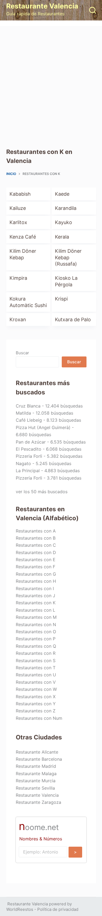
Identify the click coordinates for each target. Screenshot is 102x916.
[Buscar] (92, 10)
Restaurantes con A (36, 531)
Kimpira (18, 278)
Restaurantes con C (36, 545)
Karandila (65, 208)
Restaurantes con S (35, 660)
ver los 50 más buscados (41, 491)
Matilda (23, 413)
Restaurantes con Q (36, 646)
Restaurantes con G (36, 574)
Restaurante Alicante (37, 752)
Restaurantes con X (35, 696)
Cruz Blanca (28, 406)
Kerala (62, 237)
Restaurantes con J (35, 595)
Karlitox (18, 222)
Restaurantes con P (35, 638)
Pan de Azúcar (31, 442)
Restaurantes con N (36, 624)
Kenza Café (23, 237)
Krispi (61, 299)
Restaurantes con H (36, 581)
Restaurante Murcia (35, 780)
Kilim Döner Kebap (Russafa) (68, 257)
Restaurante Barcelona (39, 759)
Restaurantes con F (35, 566)
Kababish (20, 194)
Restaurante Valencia (42, 6)
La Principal (28, 470)
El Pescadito (28, 449)
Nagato (23, 463)
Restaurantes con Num (39, 718)
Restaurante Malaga (36, 773)
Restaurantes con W (36, 689)
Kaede (62, 194)
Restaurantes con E (35, 559)
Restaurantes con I (35, 588)
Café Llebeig (29, 420)
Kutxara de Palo (73, 319)
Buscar (22, 352)
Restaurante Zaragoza (38, 802)
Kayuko (63, 222)
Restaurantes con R (35, 653)
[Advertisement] (51, 80)
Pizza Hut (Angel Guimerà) (43, 427)
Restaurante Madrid (36, 766)
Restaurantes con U (36, 674)
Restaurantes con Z (35, 710)
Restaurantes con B (35, 538)
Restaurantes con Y (36, 703)
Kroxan (18, 319)
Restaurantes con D (36, 552)
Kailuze (18, 208)
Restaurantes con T (35, 667)
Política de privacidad (57, 909)
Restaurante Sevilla (35, 788)
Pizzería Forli (29, 478)
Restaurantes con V (36, 682)
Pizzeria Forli (29, 456)
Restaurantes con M (36, 617)
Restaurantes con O (36, 631)
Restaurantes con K (35, 602)
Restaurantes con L (35, 610)
